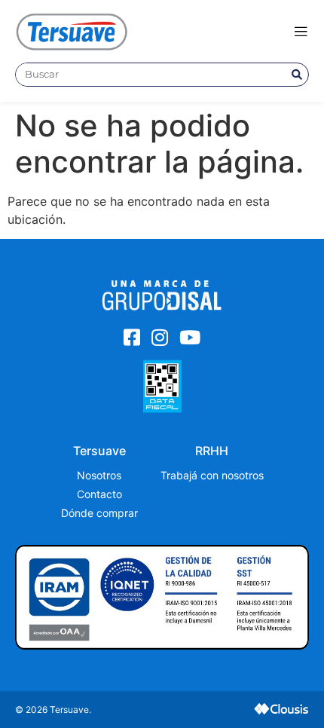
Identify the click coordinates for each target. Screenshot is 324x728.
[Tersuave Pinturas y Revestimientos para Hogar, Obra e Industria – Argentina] (71, 31)
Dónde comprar (99, 512)
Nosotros (99, 475)
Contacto (99, 494)
